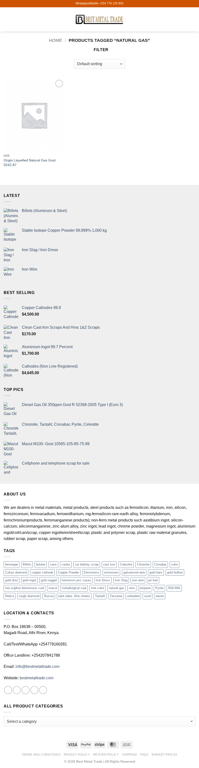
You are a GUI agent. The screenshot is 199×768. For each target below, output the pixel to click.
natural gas (116, 588)
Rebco (9, 596)
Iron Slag (121, 580)
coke (174, 564)
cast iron (109, 564)
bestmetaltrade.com (36, 678)
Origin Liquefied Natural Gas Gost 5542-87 (30, 162)
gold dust (11, 580)
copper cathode (42, 572)
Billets (27, 564)
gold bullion (175, 572)
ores (132, 588)
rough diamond (29, 596)
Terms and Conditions (41, 754)
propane (145, 588)
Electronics (92, 572)
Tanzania (116, 596)
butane (40, 564)
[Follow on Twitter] (26, 690)
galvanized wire (134, 572)
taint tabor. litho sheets (74, 596)
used (147, 596)
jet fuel (153, 580)
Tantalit (100, 596)
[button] (6, 19)
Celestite (126, 564)
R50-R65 (174, 588)
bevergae (11, 564)
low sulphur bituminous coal (24, 588)
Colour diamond (16, 572)
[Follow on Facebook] (8, 690)
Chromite (143, 564)
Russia (49, 596)
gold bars (155, 572)
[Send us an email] (34, 690)
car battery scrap (87, 564)
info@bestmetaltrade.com (37, 666)
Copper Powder (68, 572)
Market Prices (164, 754)
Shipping (129, 754)
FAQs (144, 754)
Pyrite (159, 588)
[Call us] (43, 690)
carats (65, 564)
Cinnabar (160, 564)
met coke (97, 588)
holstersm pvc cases (76, 580)
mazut (53, 588)
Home (55, 40)
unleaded (133, 596)
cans (53, 564)
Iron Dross (103, 580)
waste (160, 596)
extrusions (111, 572)
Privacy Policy (77, 754)
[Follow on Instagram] (17, 690)
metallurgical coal (74, 588)
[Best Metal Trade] (99, 19)
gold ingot (29, 580)
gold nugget (49, 580)
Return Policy (106, 754)
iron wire (138, 580)
